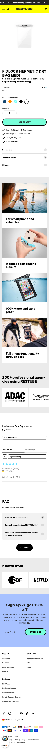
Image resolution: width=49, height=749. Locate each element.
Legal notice (20, 742)
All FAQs (24, 547)
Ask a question (10, 437)
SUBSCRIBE (35, 632)
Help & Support (8, 667)
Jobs (29, 667)
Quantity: (6, 108)
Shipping (6, 658)
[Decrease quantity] (5, 113)
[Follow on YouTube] (21, 713)
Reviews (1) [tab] (7, 450)
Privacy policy (20, 740)
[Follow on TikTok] (27, 713)
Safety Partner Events (11, 697)
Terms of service (33, 740)
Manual (5, 671)
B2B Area (6, 684)
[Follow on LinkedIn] (32, 713)
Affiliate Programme (10, 701)
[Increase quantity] (14, 113)
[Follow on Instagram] (9, 713)
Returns (5, 662)
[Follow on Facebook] (3, 713)
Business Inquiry (9, 688)
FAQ (28, 662)
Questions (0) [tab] (30, 450)
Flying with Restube (35, 658)
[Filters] (4, 456)
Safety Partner (8, 692)
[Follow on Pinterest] (15, 713)
